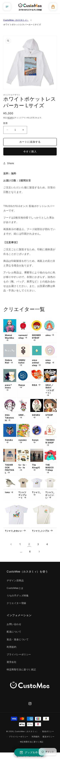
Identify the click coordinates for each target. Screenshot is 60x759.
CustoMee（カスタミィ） (15, 20)
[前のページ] (11, 544)
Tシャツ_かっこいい (50, 495)
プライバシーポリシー (19, 654)
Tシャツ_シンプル (40, 530)
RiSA (34, 385)
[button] (7, 6)
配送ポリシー (48, 736)
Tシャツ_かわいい (13, 530)
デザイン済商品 (15, 580)
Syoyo (35, 440)
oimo (48, 335)
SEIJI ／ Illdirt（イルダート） (50, 389)
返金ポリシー (48, 731)
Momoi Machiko (9, 336)
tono (7, 492)
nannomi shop (22, 336)
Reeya (21, 385)
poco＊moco (8, 386)
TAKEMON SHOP (50, 441)
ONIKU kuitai (21, 361)
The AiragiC (36, 466)
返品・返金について (17, 639)
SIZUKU (36, 415)
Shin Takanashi (9, 417)
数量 (5, 123)
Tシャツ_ (36, 492)
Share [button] (10, 163)
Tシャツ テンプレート (22, 495)
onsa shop (48, 361)
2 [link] (29, 544)
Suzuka (9, 440)
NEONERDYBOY (36, 336)
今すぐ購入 (30, 151)
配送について (14, 631)
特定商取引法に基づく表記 (21, 669)
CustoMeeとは (15, 588)
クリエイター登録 (16, 603)
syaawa (22, 440)
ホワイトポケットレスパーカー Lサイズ (22, 24)
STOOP (49, 415)
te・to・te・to (22, 466)
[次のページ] (39, 551)
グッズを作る (33, 752)
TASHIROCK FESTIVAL (9, 469)
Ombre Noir (8, 361)
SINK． (22, 415)
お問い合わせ (14, 624)
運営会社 (11, 661)
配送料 (10, 118)
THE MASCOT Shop (50, 467)
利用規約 (11, 646)
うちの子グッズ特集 (17, 595)
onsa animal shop (35, 363)
